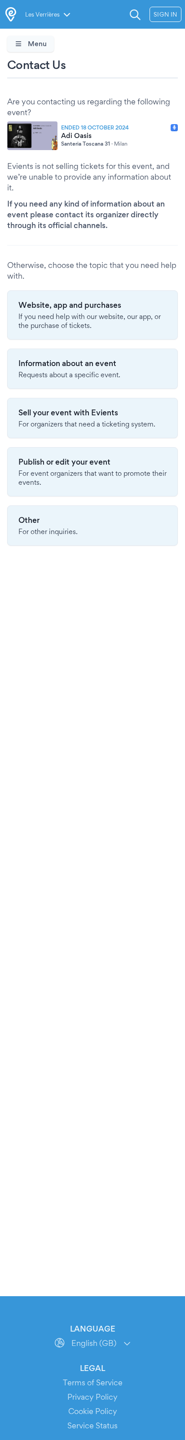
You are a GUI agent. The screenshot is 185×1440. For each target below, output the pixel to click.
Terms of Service (93, 1382)
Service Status (92, 1425)
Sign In (165, 14)
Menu (36, 43)
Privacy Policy (92, 1396)
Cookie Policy (92, 1411)
